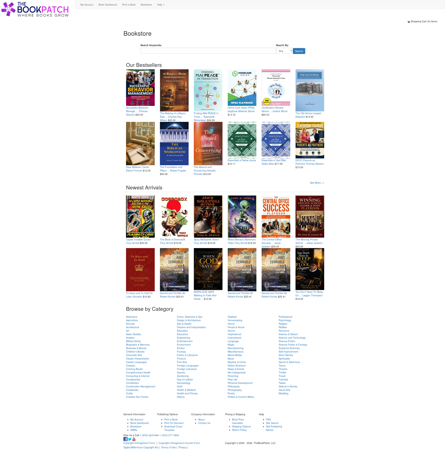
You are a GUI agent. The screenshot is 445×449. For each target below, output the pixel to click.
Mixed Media (235, 355)
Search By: (282, 45)
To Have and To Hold (137, 293)
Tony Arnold (132, 243)
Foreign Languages (188, 365)
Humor (231, 330)
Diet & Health (184, 323)
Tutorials (283, 379)
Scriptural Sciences (289, 348)
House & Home (236, 327)
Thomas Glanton (315, 163)
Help (160, 4)
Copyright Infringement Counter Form (179, 443)
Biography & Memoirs (138, 344)
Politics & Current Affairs (241, 397)
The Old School (304, 113)
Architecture (132, 327)
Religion (283, 323)
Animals (130, 323)
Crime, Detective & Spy (189, 316)
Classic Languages (136, 362)
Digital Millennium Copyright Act (140, 447)
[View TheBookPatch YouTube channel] (134, 438)
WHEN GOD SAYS (204, 292)
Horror (231, 323)
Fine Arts (182, 362)
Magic (231, 344)
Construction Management (140, 386)
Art (127, 330)
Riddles (283, 327)
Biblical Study (133, 341)
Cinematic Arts (134, 355)
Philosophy (234, 386)
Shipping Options (241, 426)
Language (233, 341)
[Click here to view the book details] (140, 87)
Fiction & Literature (187, 355)
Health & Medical (186, 390)
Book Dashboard (108, 4)
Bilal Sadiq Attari (274, 161)
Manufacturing (236, 348)
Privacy (183, 447)
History (181, 397)
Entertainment (184, 341)
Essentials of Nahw (238, 160)
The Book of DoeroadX (172, 239)
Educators (182, 334)
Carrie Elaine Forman (137, 168)
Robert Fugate (178, 170)
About (201, 419)
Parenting (233, 376)
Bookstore (146, 4)
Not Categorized (237, 372)
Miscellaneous (235, 351)
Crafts (129, 393)
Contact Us (204, 423)
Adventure (131, 316)
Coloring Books (134, 369)
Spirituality (284, 358)
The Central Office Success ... (272, 241)
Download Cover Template (173, 428)
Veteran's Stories (288, 386)
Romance (284, 330)
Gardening (183, 376)
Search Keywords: (151, 45)
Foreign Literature (187, 369)
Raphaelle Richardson (204, 118)
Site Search (272, 423)
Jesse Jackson (314, 243)
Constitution (132, 383)
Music (231, 358)
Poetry (231, 393)
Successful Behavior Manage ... (137, 109)
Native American (237, 365)
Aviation (130, 337)
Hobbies (232, 316)
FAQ (268, 419)
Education (182, 330)
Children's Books (135, 351)
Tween (282, 383)
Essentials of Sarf (271, 160)
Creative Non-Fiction (137, 397)
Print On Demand (173, 423)
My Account (86, 4)
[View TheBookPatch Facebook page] (125, 438)
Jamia (252, 160)
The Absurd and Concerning (203, 168)
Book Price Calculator (238, 421)
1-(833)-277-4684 (169, 435)
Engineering (183, 337)
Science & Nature (288, 334)
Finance (181, 358)
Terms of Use (168, 447)
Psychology (285, 320)
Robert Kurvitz (168, 296)
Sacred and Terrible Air (172, 293)
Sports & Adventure (289, 362)
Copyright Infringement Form (139, 443)
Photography (235, 390)
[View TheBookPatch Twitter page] (130, 438)
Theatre (283, 369)
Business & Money (136, 348)
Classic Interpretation (137, 358)
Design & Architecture (189, 320)
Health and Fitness (187, 393)
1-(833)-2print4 (148, 435)
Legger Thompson (312, 295)
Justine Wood (279, 111)
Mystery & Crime (237, 362)
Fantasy (181, 351)
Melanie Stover (246, 111)
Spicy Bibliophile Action (206, 239)
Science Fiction (287, 341)
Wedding (283, 393)
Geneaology (183, 383)
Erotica (181, 348)
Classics (130, 365)
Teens (282, 365)
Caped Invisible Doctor (138, 239)
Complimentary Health (138, 372)
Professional (285, 316)
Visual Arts (284, 390)
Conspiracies (133, 379)
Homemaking (235, 320)
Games (181, 372)
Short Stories (286, 355)
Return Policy (239, 430)
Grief (179, 386)
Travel (282, 376)
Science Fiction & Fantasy (293, 344)
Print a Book (129, 4)
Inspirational (234, 334)
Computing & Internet (137, 376)
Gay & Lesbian (185, 379)
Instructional (234, 337)
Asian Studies (133, 334)
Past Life (232, 379)
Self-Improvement (288, 351)
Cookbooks (132, 390)
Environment (184, 344)
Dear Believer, (133, 167)
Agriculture (132, 320)
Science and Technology (292, 337)
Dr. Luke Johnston (139, 294)
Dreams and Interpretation (191, 327)
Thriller (282, 372)
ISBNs (133, 430)
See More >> (317, 182)
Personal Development (240, 383)
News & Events (236, 369)
